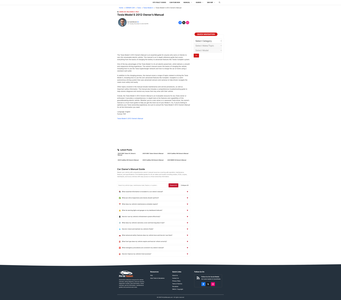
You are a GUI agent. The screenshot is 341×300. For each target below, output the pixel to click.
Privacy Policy (176, 281)
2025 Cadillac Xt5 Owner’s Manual (128, 160)
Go (196, 55)
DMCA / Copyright (177, 289)
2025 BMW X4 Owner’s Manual (176, 160)
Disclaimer (175, 286)
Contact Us (175, 278)
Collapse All (185, 185)
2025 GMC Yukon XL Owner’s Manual (127, 154)
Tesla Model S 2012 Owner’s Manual (130, 118)
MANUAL (187, 2)
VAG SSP (210, 2)
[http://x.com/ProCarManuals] (208, 284)
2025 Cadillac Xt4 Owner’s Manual (153, 160)
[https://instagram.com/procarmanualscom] (213, 284)
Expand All (173, 185)
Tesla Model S (130, 11)
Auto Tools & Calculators (157, 278)
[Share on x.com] (183, 22)
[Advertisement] (153, 41)
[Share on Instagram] (187, 22)
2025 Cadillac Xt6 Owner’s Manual (177, 153)
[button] (219, 2)
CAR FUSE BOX (175, 2)
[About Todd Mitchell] (122, 22)
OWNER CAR (122, 11)
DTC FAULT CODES (159, 2)
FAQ (151, 275)
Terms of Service (177, 283)
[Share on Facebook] (180, 22)
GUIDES (198, 2)
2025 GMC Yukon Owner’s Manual (153, 153)
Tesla (137, 11)
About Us (175, 275)
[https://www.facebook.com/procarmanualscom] (203, 284)
